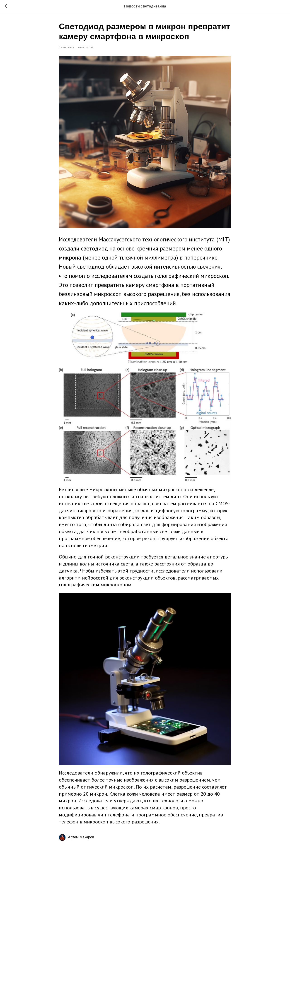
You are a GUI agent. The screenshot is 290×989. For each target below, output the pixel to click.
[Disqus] (145, 910)
